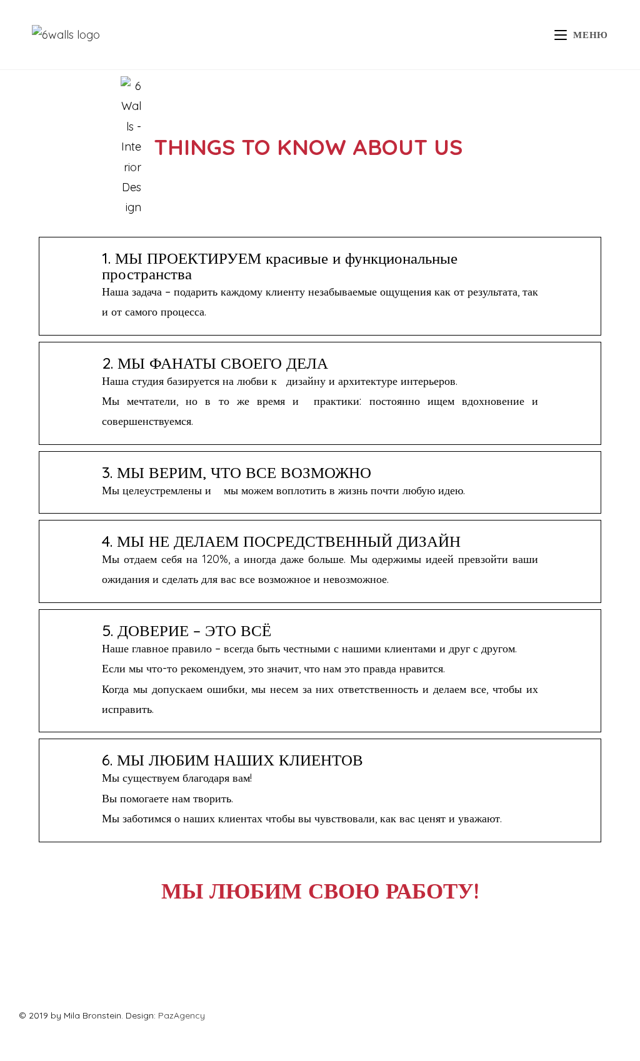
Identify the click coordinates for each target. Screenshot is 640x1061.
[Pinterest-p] (90, 979)
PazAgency (181, 1015)
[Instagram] (56, 979)
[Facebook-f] (22, 979)
